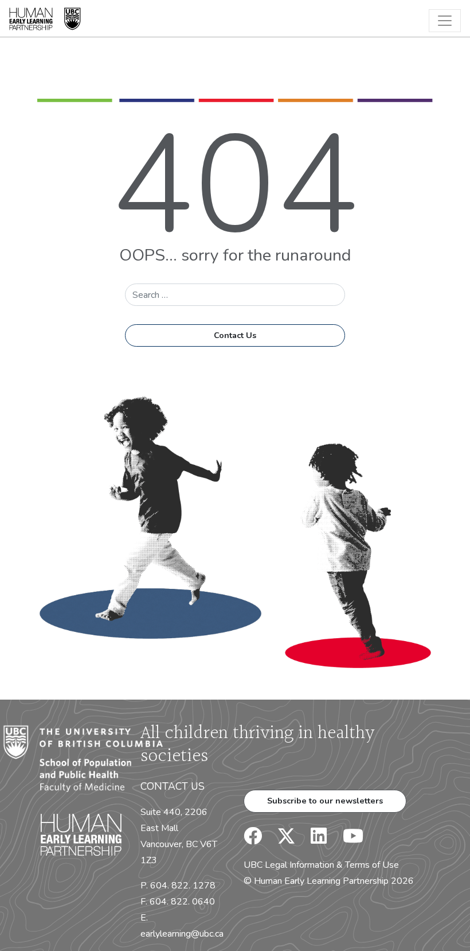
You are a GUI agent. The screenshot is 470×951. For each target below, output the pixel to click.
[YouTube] (346, 839)
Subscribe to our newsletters (325, 800)
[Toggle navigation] (445, 20)
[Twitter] (280, 839)
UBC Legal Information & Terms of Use (321, 865)
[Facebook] (253, 839)
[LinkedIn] (312, 839)
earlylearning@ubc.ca (182, 933)
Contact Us (235, 335)
